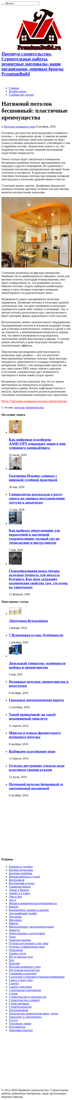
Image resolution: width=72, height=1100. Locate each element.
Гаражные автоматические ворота (36, 700)
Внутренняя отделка (22, 883)
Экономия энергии (21, 1030)
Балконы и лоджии (21, 866)
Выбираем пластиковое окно (32, 751)
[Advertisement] (32, 827)
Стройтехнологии (20, 1006)
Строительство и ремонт (24, 1000)
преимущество (34, 407)
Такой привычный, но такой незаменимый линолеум (32, 716)
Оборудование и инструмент (27, 933)
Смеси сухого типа (21, 980)
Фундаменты (17, 1026)
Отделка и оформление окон (27, 946)
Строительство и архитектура (27, 996)
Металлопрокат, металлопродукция (31, 926)
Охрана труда (17, 953)
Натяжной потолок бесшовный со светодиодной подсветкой (36, 786)
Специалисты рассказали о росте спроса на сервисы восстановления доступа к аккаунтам (37, 498)
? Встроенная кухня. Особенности (36, 635)
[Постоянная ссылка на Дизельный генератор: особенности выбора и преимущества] (15, 656)
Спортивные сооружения (25, 990)
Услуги (13, 1020)
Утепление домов (20, 1023)
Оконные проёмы (20, 940)
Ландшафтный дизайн (23, 913)
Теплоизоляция (18, 1010)
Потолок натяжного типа (19, 126)
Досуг (12, 900)
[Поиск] (2, 4)
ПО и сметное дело (21, 956)
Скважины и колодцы (23, 973)
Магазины (15, 920)
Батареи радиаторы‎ (21, 869)
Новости (14, 930)
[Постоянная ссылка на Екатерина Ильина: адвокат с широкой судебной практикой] (15, 468)
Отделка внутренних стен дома (28, 943)
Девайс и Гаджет (19, 893)
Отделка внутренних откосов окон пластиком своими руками (36, 768)
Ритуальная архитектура (24, 970)
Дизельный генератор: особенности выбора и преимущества (37, 665)
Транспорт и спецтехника (25, 1016)
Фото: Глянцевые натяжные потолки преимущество (34, 401)
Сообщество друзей (21, 94)
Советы (13, 983)
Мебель (13, 923)
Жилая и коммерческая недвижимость (33, 903)
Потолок (14, 963)
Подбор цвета (17, 91)
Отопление (16, 950)
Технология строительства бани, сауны (33, 1013)
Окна (12, 936)
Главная (14, 88)
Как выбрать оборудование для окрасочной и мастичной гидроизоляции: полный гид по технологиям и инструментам (34, 536)
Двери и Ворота (19, 890)
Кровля (13, 906)
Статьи (13, 993)
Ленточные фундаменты (28, 621)
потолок (19, 407)
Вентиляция (16, 879)
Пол (11, 960)
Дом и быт (15, 896)
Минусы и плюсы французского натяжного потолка (35, 735)
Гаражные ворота (20, 886)
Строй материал (19, 1003)
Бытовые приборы (20, 873)
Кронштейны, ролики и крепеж (29, 910)
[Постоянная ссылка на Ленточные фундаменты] (15, 613)
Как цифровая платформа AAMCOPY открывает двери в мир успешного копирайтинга (37, 444)
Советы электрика (20, 986)
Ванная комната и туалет (24, 876)
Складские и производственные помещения (36, 976)
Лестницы (15, 916)
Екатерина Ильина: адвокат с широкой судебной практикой (33, 478)
